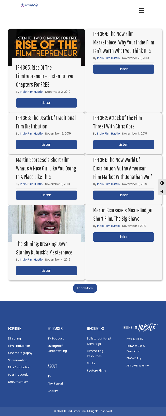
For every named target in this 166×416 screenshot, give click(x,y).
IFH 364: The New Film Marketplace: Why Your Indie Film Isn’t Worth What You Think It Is (123, 42)
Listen (59, 102)
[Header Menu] (141, 10)
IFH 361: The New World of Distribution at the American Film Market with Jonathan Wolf (122, 168)
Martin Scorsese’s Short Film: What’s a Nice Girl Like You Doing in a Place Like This (46, 168)
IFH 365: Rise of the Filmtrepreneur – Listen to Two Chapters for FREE (44, 76)
